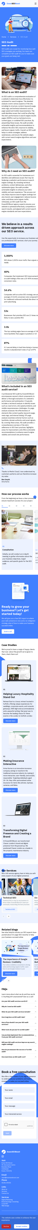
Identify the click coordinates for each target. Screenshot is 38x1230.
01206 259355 (6, 1183)
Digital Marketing (7, 1200)
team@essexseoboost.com (10, 1178)
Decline (6, 1226)
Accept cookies (21, 1226)
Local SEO (5, 1204)
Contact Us (5, 1193)
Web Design (5, 1206)
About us (4, 1189)
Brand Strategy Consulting (10, 1202)
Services (13, 37)
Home (4, 37)
